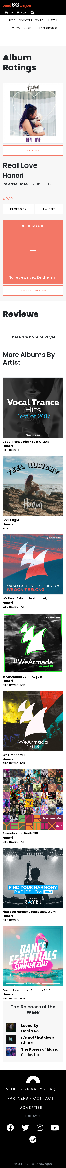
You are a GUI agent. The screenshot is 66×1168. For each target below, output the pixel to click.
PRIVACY (33, 1089)
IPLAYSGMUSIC (47, 28)
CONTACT (43, 1098)
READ (12, 20)
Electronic (11, 450)
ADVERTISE (31, 1107)
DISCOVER (25, 20)
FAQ (51, 1089)
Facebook (18, 209)
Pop (5, 528)
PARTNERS (17, 1098)
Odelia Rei (30, 1030)
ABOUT (12, 1089)
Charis (27, 1042)
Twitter (49, 209)
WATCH (40, 20)
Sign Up (21, 12)
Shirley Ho (30, 1054)
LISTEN (52, 20)
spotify (33, 150)
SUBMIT (29, 28)
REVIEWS (15, 28)
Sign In (9, 12)
